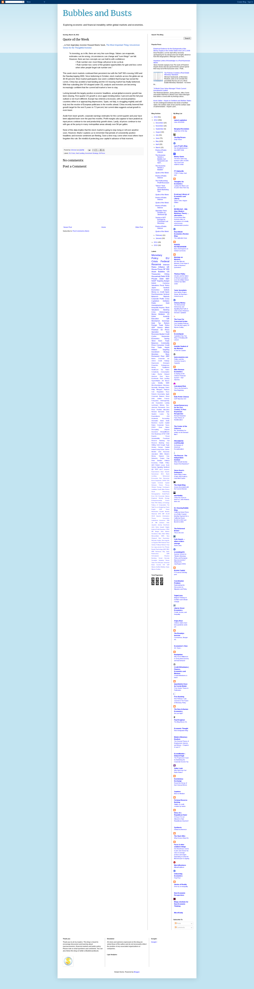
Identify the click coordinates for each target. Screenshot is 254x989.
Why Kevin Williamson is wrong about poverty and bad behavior (181, 658)
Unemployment (156, 305)
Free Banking (179, 697)
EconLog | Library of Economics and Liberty (181, 196)
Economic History (163, 496)
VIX (164, 564)
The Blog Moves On (180, 722)
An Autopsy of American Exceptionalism (179, 447)
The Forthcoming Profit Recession (162, 182)
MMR (167, 383)
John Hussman (163, 451)
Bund (153, 480)
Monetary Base (160, 354)
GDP (153, 327)
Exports (154, 436)
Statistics (161, 560)
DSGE (153, 427)
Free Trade (156, 347)
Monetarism (155, 321)
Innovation (166, 518)
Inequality (154, 308)
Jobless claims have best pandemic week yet (180, 625)
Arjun (162, 471)
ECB (167, 276)
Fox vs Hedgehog (160, 507)
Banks (153, 358)
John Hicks (155, 527)
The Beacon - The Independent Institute (180, 458)
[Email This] (93, 150)
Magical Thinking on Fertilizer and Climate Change (181, 599)
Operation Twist (160, 332)
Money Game (179, 157)
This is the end (178, 532)
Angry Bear (178, 621)
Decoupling (155, 429)
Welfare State (165, 567)
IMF (163, 513)
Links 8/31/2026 (179, 122)
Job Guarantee (157, 403)
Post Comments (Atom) (81, 231)
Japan (153, 288)
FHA (156, 502)
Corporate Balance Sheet (160, 396)
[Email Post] (89, 150)
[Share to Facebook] (101, 150)
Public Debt (160, 303)
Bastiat (162, 334)
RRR (152, 551)
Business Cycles (157, 423)
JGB (168, 520)
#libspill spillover (179, 867)
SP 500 (166, 269)
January (159, 238)
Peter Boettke (156, 460)
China (166, 274)
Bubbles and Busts (97, 13)
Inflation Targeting (160, 350)
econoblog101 (179, 552)
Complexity (155, 372)
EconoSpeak (179, 334)
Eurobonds (154, 378)
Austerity (166, 316)
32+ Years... (178, 648)
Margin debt (159, 531)
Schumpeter (155, 556)
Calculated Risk (180, 386)
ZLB (168, 416)
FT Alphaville (179, 171)
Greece (160, 327)
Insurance (162, 520)
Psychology (159, 549)
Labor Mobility (157, 383)
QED (164, 549)
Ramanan (158, 551)
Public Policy (164, 463)
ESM (167, 434)
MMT (167, 279)
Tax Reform (163, 323)
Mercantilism (155, 536)
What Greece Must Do (181, 838)
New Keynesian (163, 538)
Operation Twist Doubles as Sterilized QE (161, 212)
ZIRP (167, 356)
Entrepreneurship (156, 500)
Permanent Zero (163, 407)
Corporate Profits (157, 299)
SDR (168, 553)
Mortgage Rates (163, 387)
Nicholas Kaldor (156, 540)
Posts (178, 923)
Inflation (161, 267)
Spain (167, 292)
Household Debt (158, 276)
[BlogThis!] (96, 150)
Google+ (154, 942)
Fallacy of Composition (158, 505)
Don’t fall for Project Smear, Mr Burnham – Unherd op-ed (181, 294)
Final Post (177, 878)
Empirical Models (157, 498)
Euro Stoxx (164, 376)
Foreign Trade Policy (160, 325)
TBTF (156, 469)
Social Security (164, 558)
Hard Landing (80, 153)
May (157, 141)
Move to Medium (179, 793)
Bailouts (166, 296)
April (157, 144)
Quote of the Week (162, 173)
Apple (167, 394)
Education (155, 319)
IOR (168, 319)
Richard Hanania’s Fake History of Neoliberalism (180, 418)
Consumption (165, 372)
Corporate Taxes (163, 425)
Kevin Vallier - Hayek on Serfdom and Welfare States (172, 101)
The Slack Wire (179, 836)
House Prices (157, 269)
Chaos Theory (164, 485)
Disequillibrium (164, 432)
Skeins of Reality (180, 884)
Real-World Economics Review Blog (181, 234)
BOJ (162, 474)
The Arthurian (159, 562)
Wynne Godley (155, 569)
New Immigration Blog (181, 730)
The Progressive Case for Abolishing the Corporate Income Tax (181, 760)
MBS (161, 454)
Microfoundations (156, 385)
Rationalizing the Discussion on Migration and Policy (180, 587)
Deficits (166, 290)
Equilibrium (165, 367)
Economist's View (180, 646)
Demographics (155, 494)
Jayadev (154, 525)
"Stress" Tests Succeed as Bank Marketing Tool (162, 188)
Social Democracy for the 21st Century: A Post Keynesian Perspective (181, 409)
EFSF (164, 434)
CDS (168, 480)
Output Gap (164, 458)
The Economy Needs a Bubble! (160, 168)
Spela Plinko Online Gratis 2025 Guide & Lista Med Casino (180, 476)
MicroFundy (178, 913)
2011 (156, 242)
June (158, 138)
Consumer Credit (163, 345)
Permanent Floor (157, 356)
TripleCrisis (178, 596)
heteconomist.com (181, 357)
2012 (156, 120)
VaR (168, 564)
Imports (158, 516)
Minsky (162, 405)
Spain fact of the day (180, 131)
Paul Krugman (179, 720)
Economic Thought (181, 728)
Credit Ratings (163, 361)
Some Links (178, 545)
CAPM (164, 480)
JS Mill (154, 522)
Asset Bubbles (158, 272)
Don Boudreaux (156, 434)
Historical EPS (156, 513)
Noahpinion (178, 655)
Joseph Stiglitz (164, 527)
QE (168, 267)
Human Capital (163, 447)
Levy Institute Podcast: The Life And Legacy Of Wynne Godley (181, 325)
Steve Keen (156, 341)
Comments (180, 927)
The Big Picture (180, 137)
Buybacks (158, 480)
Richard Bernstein (157, 411)
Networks (154, 458)
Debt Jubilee (156, 398)
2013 (156, 117)
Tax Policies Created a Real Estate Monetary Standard (176, 74)
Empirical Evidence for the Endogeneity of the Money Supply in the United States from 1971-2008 (171, 49)
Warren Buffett (155, 567)
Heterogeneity (164, 400)
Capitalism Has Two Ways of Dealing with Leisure (180, 338)
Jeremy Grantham (163, 525)
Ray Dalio (166, 551)
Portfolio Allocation (163, 409)
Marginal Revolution (181, 129)
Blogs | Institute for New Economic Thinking (181, 904)
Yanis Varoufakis (180, 290)
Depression (155, 363)
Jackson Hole (164, 522)
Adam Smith (164, 420)
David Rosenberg (160, 491)
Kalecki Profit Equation (158, 529)
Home (103, 227)
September (160, 129)
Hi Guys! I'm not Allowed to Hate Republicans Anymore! (181, 819)
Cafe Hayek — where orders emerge (179, 541)
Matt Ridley (165, 533)
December (160, 123)
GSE (160, 509)
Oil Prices (102, 153)
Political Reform (161, 545)
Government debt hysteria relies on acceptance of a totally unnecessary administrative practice (181, 221)
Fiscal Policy (164, 285)
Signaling (160, 467)
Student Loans (157, 414)
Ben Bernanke (164, 478)
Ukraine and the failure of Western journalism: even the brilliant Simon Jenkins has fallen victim (181, 279)
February (159, 235)
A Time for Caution (180, 350)
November (160, 126)
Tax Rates (165, 369)
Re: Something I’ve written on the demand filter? (181, 432)
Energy (167, 498)
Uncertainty (161, 394)
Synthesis (178, 827)
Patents (163, 542)
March (158, 147)
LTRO (167, 529)
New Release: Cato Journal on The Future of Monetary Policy (181, 700)
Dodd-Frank (165, 494)
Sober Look (178, 768)
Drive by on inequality (181, 886)
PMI (159, 542)
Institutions (154, 520)
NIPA (162, 536)
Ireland (153, 449)
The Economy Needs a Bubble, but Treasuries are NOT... (161, 159)
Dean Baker (164, 427)
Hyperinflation (155, 380)
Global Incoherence (180, 829)
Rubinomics (154, 553)
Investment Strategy (91, 153)
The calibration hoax (180, 238)
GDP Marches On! (180, 399)
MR (152, 531)
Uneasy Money (179, 303)
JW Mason (165, 380)
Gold (158, 445)
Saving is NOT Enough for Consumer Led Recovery (161, 220)
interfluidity (178, 496)
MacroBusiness (180, 865)
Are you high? (178, 713)
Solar (167, 411)
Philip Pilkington (156, 389)
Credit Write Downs (163, 489)
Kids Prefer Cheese (181, 397)
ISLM (153, 516)
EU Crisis (72, 153)
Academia (154, 418)
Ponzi (153, 409)
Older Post (139, 227)
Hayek (167, 347)
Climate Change (156, 487)
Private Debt (157, 279)
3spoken (177, 792)
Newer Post (68, 227)
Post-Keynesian (157, 294)
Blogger (136, 972)
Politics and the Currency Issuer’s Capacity (180, 361)
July (157, 135)
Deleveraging (164, 312)
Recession (155, 334)
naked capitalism (180, 120)
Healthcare (154, 369)
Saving (166, 339)
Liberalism (154, 454)
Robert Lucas (160, 465)
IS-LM (167, 513)
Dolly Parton (178, 139)
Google (162, 445)
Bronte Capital (179, 570)
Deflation (166, 301)
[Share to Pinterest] (103, 150)
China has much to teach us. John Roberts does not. (181, 499)
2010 (156, 245)
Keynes (162, 308)
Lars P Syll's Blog (180, 146)
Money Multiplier (158, 314)
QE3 (152, 465)
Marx (159, 533)
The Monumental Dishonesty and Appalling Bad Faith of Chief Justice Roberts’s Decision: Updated (181, 308)
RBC (168, 549)
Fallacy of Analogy (163, 502)
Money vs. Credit (157, 292)
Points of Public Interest (161, 151)
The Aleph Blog (179, 485)
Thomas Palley (179, 274)
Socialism (154, 560)
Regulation (160, 392)
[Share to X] (98, 150)
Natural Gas (164, 456)
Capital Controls (157, 482)
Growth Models (164, 511)
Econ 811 (154, 496)
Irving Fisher (160, 449)
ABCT (161, 469)
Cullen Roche (156, 374)
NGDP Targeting (157, 281)
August (158, 132)
